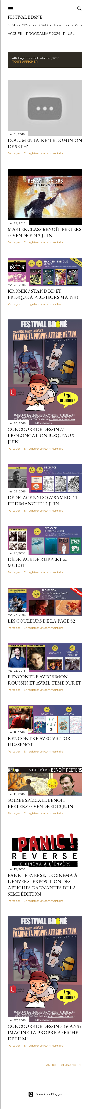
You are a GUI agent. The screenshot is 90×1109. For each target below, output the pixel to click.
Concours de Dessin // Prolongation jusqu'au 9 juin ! (41, 435)
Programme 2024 (43, 34)
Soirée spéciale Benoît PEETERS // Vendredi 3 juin (40, 803)
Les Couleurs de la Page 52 (41, 621)
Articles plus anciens (64, 1065)
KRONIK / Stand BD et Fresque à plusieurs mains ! (43, 294)
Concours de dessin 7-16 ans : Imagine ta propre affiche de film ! (44, 1032)
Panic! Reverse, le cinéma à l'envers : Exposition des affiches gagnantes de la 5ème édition (43, 884)
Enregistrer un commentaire (43, 153)
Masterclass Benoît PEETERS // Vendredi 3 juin (44, 232)
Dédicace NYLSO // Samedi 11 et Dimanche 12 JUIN (43, 500)
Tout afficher (25, 61)
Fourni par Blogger (49, 1094)
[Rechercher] (79, 7)
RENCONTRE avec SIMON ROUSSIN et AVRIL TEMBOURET (44, 680)
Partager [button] (14, 153)
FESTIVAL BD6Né (25, 17)
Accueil (15, 34)
